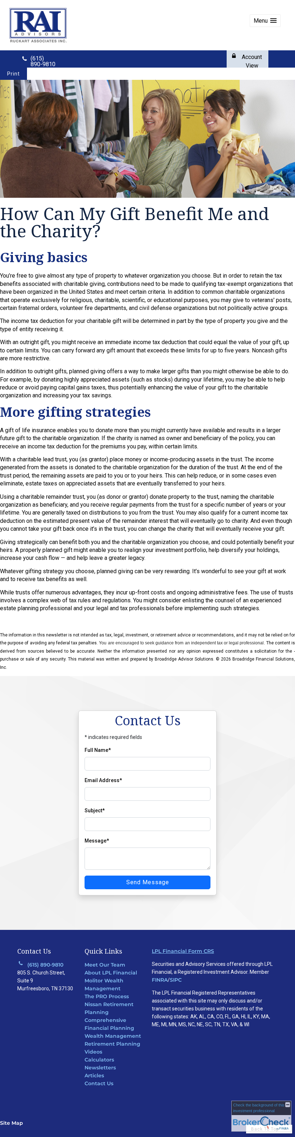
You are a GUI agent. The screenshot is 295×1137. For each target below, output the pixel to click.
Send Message (147, 882)
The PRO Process (107, 996)
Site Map (11, 1123)
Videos (93, 1052)
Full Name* (98, 750)
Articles (94, 1075)
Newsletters (100, 1067)
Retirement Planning (112, 1044)
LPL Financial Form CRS (183, 951)
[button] (265, 20)
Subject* (95, 810)
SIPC (176, 980)
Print (13, 74)
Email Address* (103, 780)
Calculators (99, 1059)
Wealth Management (113, 1036)
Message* (97, 841)
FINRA (160, 980)
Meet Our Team (105, 965)
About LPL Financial (111, 972)
